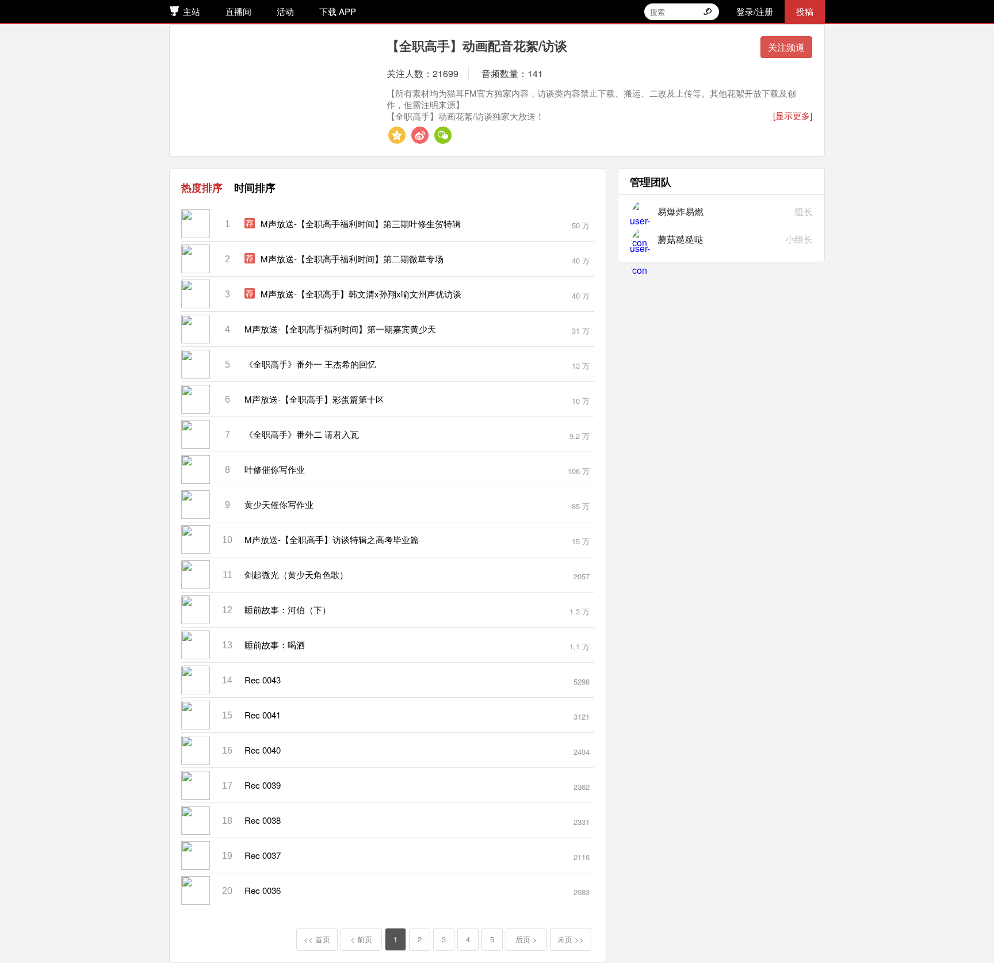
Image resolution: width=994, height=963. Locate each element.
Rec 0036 (262, 890)
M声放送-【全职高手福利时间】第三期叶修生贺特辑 (361, 223)
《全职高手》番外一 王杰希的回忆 (310, 364)
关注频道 (786, 47)
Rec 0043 (262, 680)
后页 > (526, 939)
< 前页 (361, 939)
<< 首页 (317, 939)
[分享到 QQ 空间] (397, 135)
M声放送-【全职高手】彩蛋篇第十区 (314, 399)
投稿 (804, 11)
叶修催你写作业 (274, 469)
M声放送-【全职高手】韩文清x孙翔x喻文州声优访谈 (361, 294)
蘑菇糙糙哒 (680, 239)
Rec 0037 (262, 855)
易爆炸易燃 (680, 211)
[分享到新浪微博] (420, 135)
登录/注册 (754, 11)
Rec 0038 (262, 820)
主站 (191, 11)
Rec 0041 (262, 715)
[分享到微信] (443, 135)
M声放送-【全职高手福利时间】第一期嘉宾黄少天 (340, 329)
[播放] (510, 224)
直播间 (238, 11)
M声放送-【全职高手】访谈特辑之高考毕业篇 (331, 539)
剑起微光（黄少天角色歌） (296, 574)
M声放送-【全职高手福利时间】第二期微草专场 (352, 259)
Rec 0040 (262, 750)
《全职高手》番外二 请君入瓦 (301, 434)
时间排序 (255, 187)
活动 (285, 11)
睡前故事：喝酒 (274, 645)
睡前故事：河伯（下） (287, 609)
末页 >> (570, 939)
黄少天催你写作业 (279, 504)
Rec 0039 (262, 785)
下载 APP (337, 11)
